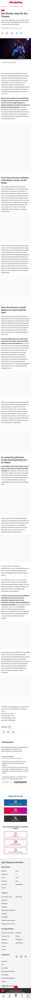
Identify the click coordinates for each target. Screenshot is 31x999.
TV (16, 874)
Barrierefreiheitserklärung (8, 971)
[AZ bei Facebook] (16, 957)
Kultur (7, 6)
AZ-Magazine (18, 939)
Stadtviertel (5, 874)
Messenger (4, 903)
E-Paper (4, 946)
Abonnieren (4, 939)
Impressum (4, 961)
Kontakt (4, 949)
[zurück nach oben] (15, 988)
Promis (3, 887)
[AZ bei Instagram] (21, 957)
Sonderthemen (19, 943)
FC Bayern (4, 881)
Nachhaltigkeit (19, 884)
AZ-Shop (17, 936)
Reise (16, 881)
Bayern (3, 877)
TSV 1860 (4, 884)
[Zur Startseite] (15, 3)
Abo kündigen (5, 974)
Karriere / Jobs (5, 936)
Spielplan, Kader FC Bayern (8, 920)
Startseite (3, 6)
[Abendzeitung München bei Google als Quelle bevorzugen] (21, 33)
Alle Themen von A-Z (7, 896)
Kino (10, 6)
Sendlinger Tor (16, 707)
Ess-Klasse (4, 913)
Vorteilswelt (5, 917)
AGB (3, 964)
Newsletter (4, 900)
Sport (16, 871)
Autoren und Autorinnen (8, 932)
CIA (27, 80)
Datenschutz (5, 968)
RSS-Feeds (4, 907)
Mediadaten (18, 932)
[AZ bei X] (26, 957)
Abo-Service (5, 943)
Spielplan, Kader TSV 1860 (8, 923)
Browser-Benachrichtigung (8, 910)
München (4, 871)
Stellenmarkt (18, 896)
